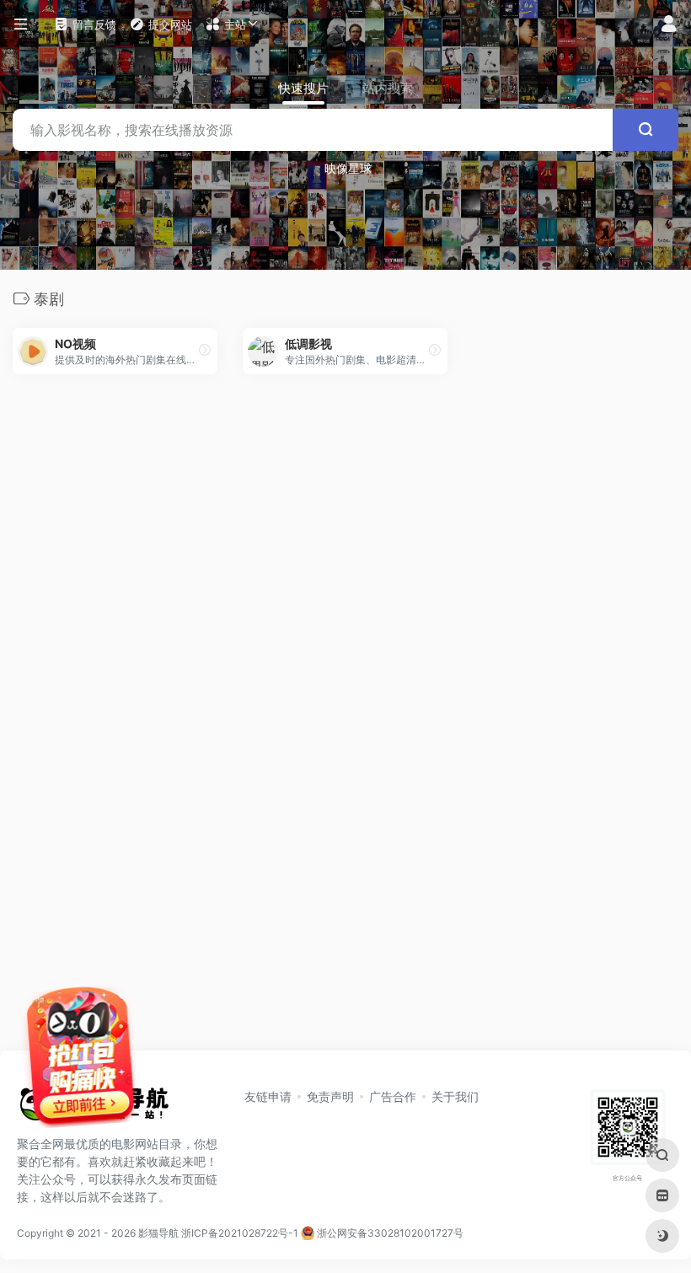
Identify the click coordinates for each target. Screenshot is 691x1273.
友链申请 (268, 1096)
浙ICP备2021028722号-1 (239, 1233)
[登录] (669, 25)
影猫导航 (158, 1233)
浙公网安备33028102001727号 (388, 1233)
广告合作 (392, 1096)
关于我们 (455, 1096)
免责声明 (330, 1096)
